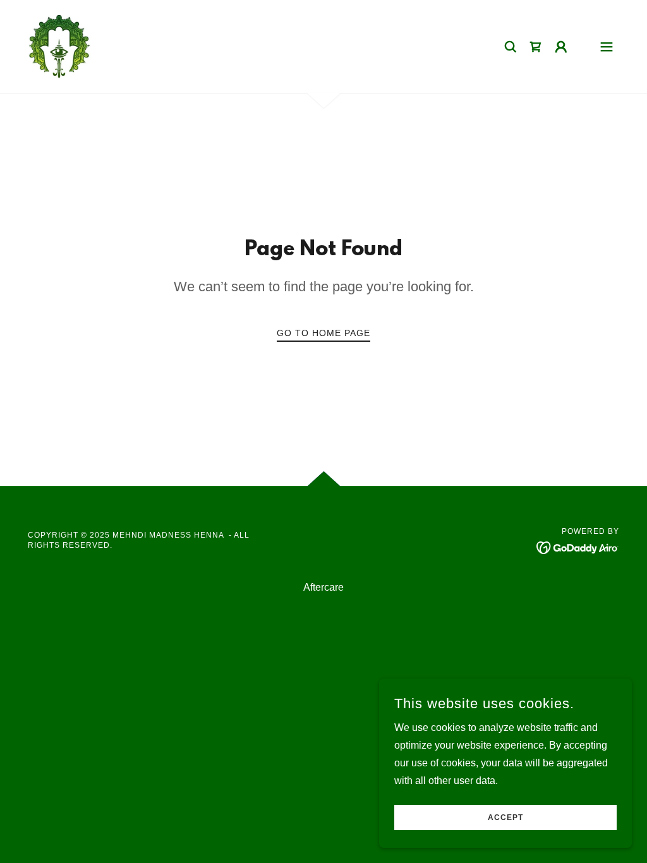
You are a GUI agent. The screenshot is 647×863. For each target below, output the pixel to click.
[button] (561, 46)
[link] (59, 45)
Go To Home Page (323, 333)
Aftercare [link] (323, 587)
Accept (505, 817)
